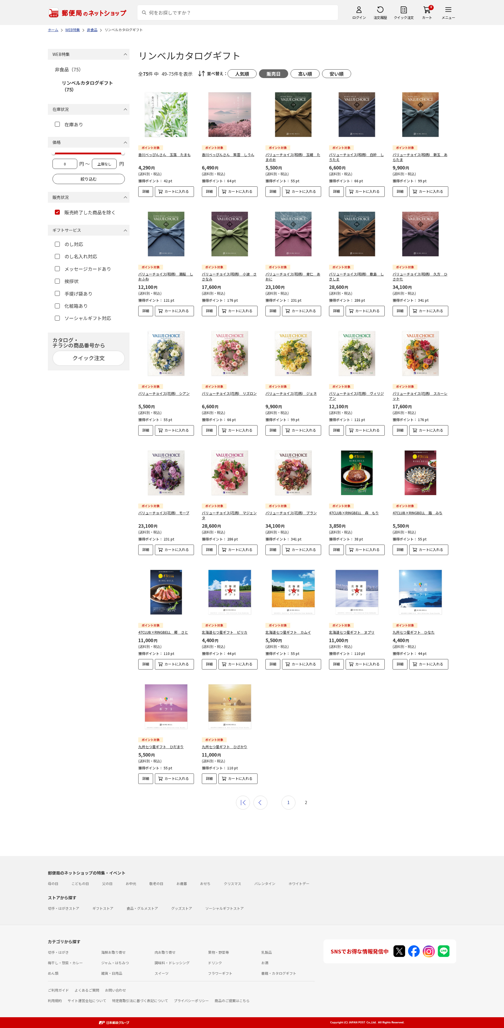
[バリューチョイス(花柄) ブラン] (293, 473)
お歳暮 (181, 883)
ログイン (359, 17)
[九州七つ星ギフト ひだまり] (166, 706)
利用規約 (55, 1000)
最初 (243, 803)
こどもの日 (80, 883)
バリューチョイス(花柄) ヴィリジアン (356, 396)
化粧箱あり (76, 305)
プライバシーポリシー (191, 1000)
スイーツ (162, 973)
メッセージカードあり (87, 268)
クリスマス (232, 883)
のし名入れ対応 (80, 256)
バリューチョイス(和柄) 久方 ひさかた (420, 276)
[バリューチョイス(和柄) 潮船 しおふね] (166, 234)
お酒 (264, 962)
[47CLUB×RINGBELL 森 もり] (357, 473)
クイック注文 (404, 17)
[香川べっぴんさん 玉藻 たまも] (166, 114)
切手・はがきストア (63, 908)
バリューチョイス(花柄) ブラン (291, 512)
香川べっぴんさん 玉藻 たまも (164, 154)
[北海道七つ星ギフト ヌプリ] (357, 592)
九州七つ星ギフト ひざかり (224, 746)
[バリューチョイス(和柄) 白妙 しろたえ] (357, 114)
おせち (205, 883)
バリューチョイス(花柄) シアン (164, 393)
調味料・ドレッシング (172, 962)
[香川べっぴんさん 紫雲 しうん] (230, 114)
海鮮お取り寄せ (113, 952)
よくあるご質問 (87, 990)
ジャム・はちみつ (115, 962)
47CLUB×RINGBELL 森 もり (354, 512)
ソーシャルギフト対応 (87, 318)
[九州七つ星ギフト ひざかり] (230, 706)
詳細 (145, 191)
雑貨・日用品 (111, 973)
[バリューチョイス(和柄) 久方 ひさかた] (420, 234)
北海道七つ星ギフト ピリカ (224, 632)
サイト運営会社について (87, 1000)
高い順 (305, 73)
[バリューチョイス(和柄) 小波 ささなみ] (230, 234)
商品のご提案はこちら (232, 1000)
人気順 (242, 73)
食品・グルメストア (142, 908)
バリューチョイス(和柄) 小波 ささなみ (229, 276)
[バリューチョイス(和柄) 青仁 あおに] (293, 234)
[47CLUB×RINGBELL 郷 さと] (166, 592)
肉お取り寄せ (165, 952)
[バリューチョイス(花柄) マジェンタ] (230, 473)
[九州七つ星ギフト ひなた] (420, 592)
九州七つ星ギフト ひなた (414, 632)
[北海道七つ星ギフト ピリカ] (230, 592)
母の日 (53, 883)
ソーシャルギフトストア (224, 908)
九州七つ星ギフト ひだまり (161, 746)
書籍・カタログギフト (278, 973)
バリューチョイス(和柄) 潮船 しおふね (165, 276)
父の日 (107, 883)
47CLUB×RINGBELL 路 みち (417, 512)
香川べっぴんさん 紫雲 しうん (228, 154)
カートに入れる (176, 191)
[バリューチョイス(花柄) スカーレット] (420, 353)
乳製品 (266, 952)
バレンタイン (264, 883)
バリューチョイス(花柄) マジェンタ (229, 515)
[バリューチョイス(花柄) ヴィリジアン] (357, 353)
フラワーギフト (220, 973)
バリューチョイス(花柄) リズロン (229, 393)
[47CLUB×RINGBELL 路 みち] (420, 473)
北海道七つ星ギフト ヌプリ (351, 632)
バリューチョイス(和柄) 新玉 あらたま (420, 157)
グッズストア (181, 908)
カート (427, 17)
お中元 (131, 883)
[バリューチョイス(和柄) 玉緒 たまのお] (293, 114)
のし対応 (73, 244)
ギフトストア (102, 908)
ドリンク (215, 962)
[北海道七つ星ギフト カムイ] (293, 592)
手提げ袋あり (78, 293)
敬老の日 (156, 883)
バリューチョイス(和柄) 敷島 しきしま (356, 276)
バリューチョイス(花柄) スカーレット (420, 396)
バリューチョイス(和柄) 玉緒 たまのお (292, 157)
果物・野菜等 (218, 952)
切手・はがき (58, 952)
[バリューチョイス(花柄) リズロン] (230, 353)
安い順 (337, 73)
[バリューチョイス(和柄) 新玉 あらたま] (420, 114)
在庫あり (73, 124)
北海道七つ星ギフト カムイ (288, 632)
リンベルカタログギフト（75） (87, 86)
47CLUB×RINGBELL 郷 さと (163, 632)
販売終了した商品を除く (90, 212)
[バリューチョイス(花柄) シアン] (166, 353)
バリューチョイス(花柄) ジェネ (291, 393)
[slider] (53, 153)
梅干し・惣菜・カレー (65, 962)
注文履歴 (380, 17)
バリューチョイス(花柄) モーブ (163, 512)
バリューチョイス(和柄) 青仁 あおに (292, 276)
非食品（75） (69, 69)
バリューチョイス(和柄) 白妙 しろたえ (356, 157)
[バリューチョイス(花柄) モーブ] (166, 473)
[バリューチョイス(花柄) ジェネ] (293, 353)
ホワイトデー (298, 883)
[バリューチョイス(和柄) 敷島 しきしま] (357, 234)
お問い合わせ (115, 990)
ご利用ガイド (58, 990)
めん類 (53, 973)
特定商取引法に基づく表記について (140, 1000)
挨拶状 (71, 281)
